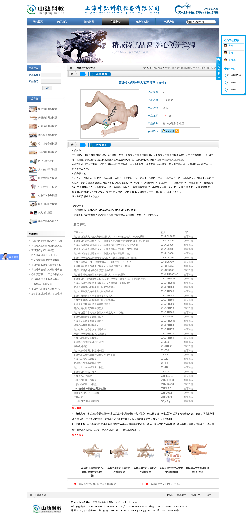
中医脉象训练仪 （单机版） (45, 255)
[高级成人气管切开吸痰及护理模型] (197, 451)
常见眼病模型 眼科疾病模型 (45, 260)
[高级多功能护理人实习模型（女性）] (109, 114)
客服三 (232, 59)
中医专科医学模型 (47, 186)
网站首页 (157, 67)
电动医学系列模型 (47, 195)
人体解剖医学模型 (47, 169)
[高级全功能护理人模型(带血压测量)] (171, 451)
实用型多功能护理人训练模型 (168, 159)
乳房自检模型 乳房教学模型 (45, 279)
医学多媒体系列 (46, 160)
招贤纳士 (195, 494)
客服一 (232, 45)
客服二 (232, 52)
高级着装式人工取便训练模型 (165, 484)
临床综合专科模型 (47, 143)
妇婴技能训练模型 (47, 126)
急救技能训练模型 (47, 109)
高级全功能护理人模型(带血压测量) (171, 470)
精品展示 (181, 494)
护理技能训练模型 (47, 117)
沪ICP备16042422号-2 (169, 510)
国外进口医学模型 (47, 204)
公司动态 (168, 494)
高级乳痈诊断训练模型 (42, 250)
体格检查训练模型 (47, 135)
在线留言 (209, 494)
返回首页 (41, 494)
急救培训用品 (45, 212)
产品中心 (169, 67)
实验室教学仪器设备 (48, 221)
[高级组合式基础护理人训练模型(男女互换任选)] (93, 451)
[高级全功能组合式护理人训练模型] (119, 451)
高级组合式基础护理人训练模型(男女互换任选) (92, 472)
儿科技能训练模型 (47, 152)
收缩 (218, 68)
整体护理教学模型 (206, 67)
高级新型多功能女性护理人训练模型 (97, 484)
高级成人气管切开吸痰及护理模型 (197, 470)
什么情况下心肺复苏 (41, 284)
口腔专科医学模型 (47, 178)
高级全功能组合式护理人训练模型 (118, 470)
